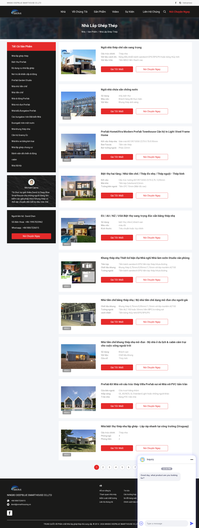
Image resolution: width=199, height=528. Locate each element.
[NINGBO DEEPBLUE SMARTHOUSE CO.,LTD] (16, 11)
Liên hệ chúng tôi (106, 502)
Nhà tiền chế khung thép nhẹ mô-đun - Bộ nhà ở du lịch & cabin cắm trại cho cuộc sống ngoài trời (143, 344)
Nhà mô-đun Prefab (21, 105)
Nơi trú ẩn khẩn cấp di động (24, 74)
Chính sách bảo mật (132, 502)
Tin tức (127, 491)
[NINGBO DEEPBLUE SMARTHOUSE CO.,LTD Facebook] (176, 3)
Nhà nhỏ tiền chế (19, 86)
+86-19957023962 (34, 222)
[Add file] (141, 523)
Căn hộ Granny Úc (20, 135)
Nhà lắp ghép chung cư (22, 147)
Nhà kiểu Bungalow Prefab (24, 111)
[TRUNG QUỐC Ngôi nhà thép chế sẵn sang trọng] (78, 62)
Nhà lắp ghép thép (20, 56)
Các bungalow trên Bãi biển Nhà (26, 117)
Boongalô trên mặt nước (23, 123)
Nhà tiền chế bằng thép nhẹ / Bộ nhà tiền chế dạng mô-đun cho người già (144, 300)
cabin (14, 159)
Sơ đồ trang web (130, 498)
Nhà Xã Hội (17, 165)
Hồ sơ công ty (105, 491)
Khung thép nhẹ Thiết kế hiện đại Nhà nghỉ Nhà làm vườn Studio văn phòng (145, 257)
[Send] (191, 523)
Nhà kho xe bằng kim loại (23, 141)
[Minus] (191, 459)
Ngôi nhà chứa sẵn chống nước (119, 89)
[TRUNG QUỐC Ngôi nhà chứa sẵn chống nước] (78, 104)
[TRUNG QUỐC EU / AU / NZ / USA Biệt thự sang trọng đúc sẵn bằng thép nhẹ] (78, 230)
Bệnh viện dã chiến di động (24, 153)
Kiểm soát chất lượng (108, 498)
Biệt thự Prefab (19, 62)
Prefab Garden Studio (22, 80)
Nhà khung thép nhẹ (21, 129)
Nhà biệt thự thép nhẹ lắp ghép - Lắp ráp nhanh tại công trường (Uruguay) (145, 426)
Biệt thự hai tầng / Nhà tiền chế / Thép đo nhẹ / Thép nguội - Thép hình (142, 173)
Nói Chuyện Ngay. (31, 236)
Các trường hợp (130, 494)
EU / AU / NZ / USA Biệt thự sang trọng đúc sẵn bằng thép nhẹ (138, 215)
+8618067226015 (31, 228)
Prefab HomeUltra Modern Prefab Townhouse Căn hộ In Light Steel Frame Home (145, 133)
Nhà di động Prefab (20, 98)
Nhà (83, 32)
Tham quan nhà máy (108, 494)
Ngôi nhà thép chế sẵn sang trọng (121, 47)
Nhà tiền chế (17, 92)
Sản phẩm (92, 32)
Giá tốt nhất (117, 69)
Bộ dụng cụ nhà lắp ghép (23, 68)
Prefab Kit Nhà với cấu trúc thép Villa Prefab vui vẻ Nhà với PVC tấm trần (144, 384)
